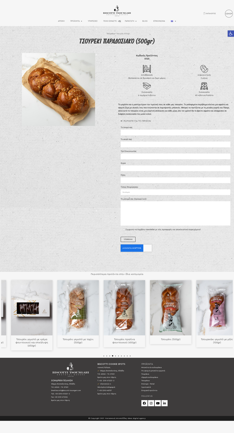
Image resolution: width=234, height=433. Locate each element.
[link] (231, 33)
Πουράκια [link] (145, 374)
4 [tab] (112, 356)
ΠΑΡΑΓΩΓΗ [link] (129, 21)
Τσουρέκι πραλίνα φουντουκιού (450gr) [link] (71, 341)
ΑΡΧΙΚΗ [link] (61, 21)
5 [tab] (115, 356)
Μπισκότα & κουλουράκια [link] (151, 367)
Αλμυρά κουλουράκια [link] (149, 377)
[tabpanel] (24, 314)
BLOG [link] (144, 21)
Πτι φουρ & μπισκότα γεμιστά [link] (153, 371)
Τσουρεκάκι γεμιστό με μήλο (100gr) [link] (163, 341)
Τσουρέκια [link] (111, 34)
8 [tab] (124, 356)
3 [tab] (109, 356)
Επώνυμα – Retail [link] (147, 384)
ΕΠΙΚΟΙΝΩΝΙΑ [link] (159, 21)
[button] (120, 21)
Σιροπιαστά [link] (146, 387)
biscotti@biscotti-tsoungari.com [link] (68, 390)
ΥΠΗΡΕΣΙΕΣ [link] (93, 21)
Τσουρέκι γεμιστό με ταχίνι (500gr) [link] (24, 341)
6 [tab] (118, 356)
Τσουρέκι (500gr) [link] (117, 339)
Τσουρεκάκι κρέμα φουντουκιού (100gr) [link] (210, 341)
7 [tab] (121, 356)
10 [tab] (130, 356)
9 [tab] (127, 356)
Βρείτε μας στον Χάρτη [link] (60, 400)
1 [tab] (104, 356)
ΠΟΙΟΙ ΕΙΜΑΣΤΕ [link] (110, 21)
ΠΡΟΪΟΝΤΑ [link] (75, 21)
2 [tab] (107, 356)
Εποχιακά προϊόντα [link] (149, 390)
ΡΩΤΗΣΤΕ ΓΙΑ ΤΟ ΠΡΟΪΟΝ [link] (137, 121)
